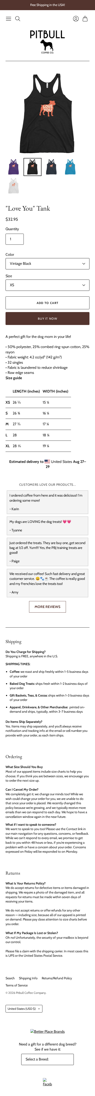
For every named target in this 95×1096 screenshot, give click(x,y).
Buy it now (47, 318)
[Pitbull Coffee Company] (47, 42)
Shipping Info (28, 978)
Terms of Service (17, 985)
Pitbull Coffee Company (31, 993)
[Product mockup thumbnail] (14, 167)
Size (9, 276)
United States (22, 1008)
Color (10, 254)
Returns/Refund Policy (57, 978)
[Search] (17, 18)
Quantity (12, 229)
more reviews (47, 607)
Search (10, 978)
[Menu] (8, 19)
